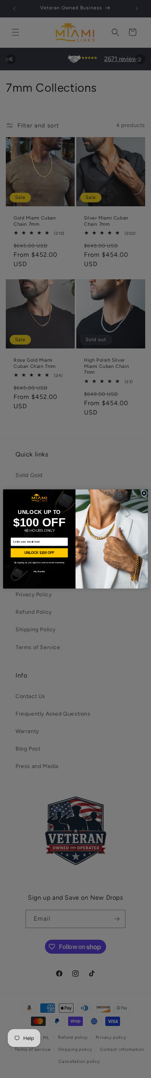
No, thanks (39, 571)
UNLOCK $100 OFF (39, 553)
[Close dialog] (144, 493)
